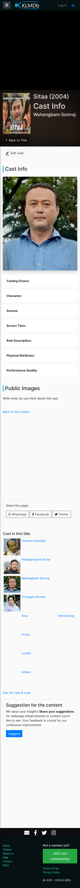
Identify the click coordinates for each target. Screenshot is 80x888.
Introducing (66, 616)
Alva (24, 616)
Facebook (41, 514)
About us (8, 853)
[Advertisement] (40, 50)
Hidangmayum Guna (35, 559)
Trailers (7, 849)
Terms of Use (51, 868)
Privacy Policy (51, 872)
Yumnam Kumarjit (33, 541)
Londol (26, 653)
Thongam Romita (33, 597)
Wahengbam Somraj (35, 578)
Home (6, 845)
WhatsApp (18, 514)
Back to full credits (16, 412)
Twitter (63, 514)
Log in (62, 5)
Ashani (26, 672)
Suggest (14, 734)
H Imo (25, 634)
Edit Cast (17, 153)
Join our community (60, 856)
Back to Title (17, 140)
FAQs (6, 865)
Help (5, 857)
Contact (7, 861)
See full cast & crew (17, 693)
